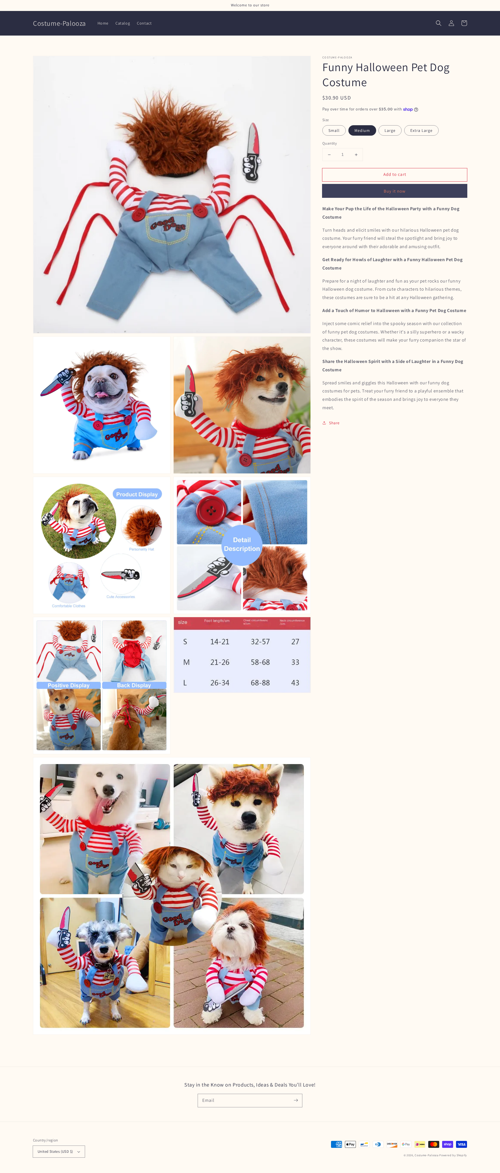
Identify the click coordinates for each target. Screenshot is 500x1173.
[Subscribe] (295, 1100)
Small (334, 130)
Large (390, 130)
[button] (438, 23)
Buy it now (395, 191)
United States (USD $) (55, 1151)
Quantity (329, 143)
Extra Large (421, 130)
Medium (362, 130)
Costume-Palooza (427, 1155)
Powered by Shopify (453, 1155)
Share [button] (334, 422)
